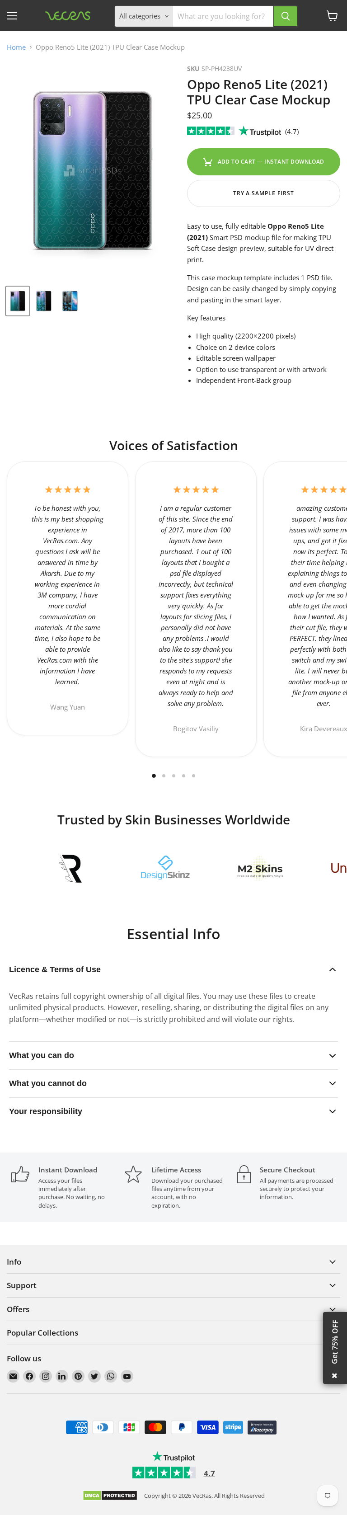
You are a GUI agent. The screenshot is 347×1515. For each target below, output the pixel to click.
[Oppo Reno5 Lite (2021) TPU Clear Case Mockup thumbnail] (17, 301)
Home (16, 47)
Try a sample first (263, 193)
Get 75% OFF (334, 1342)
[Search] (285, 16)
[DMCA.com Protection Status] (110, 1496)
